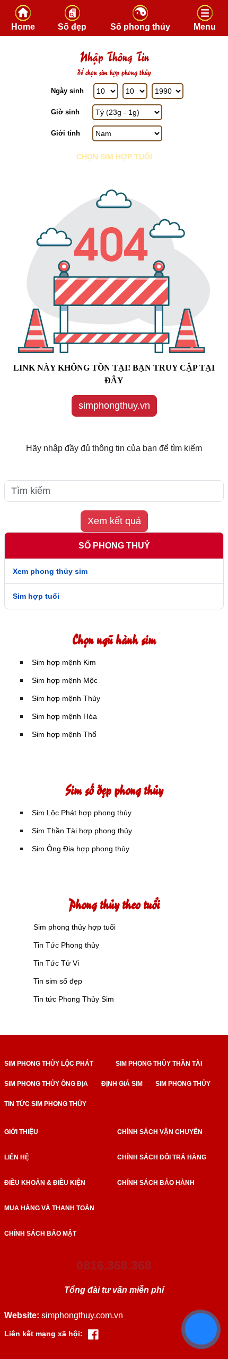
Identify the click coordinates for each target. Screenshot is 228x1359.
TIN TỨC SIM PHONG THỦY (45, 1104)
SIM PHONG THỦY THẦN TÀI (159, 1063)
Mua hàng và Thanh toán (49, 1208)
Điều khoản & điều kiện (44, 1182)
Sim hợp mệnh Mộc (65, 680)
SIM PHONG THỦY (183, 1083)
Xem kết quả (114, 521)
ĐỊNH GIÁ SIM (122, 1083)
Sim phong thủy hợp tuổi (74, 927)
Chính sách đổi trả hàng (161, 1157)
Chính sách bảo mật (40, 1233)
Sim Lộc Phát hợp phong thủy (81, 812)
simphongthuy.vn (114, 405)
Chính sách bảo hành (156, 1182)
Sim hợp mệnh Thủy (66, 698)
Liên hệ (16, 1157)
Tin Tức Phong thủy (66, 945)
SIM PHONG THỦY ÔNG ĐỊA (46, 1083)
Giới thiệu (21, 1132)
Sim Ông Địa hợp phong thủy (80, 848)
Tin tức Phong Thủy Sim (73, 999)
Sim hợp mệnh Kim (64, 662)
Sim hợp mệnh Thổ (64, 734)
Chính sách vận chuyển (160, 1132)
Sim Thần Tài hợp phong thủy (82, 830)
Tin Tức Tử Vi (56, 963)
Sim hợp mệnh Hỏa (64, 716)
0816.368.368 (114, 1265)
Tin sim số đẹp (57, 981)
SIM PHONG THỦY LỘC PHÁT (48, 1063)
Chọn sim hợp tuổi (114, 156)
